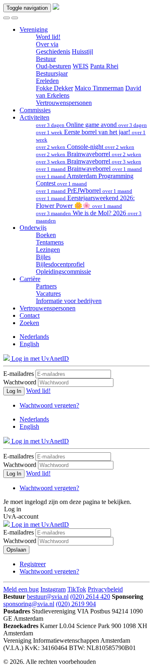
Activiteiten (34, 117)
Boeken (46, 234)
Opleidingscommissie (63, 271)
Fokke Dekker (54, 88)
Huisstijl (82, 51)
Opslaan (16, 550)
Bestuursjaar (52, 73)
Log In (14, 391)
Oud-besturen (53, 66)
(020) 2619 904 (76, 603)
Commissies (35, 110)
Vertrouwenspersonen (64, 102)
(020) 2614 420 (90, 596)
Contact (30, 315)
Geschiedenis (53, 51)
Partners (46, 286)
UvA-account (20, 516)
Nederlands (34, 336)
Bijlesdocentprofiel (60, 264)
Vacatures (48, 293)
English (29, 343)
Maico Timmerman (99, 88)
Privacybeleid (105, 589)
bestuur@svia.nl (48, 596)
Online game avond (91, 124)
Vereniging (34, 29)
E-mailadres (18, 373)
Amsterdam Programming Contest (84, 179)
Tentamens (50, 242)
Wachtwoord (19, 382)
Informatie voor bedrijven (69, 300)
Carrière (30, 278)
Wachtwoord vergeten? (49, 405)
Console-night (85, 146)
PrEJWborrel (84, 190)
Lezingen (48, 249)
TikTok (76, 589)
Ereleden (47, 80)
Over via (47, 44)
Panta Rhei (104, 66)
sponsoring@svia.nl (28, 603)
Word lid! (48, 36)
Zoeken (29, 322)
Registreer (33, 564)
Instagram (53, 589)
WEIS (81, 66)
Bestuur (46, 58)
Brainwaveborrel (88, 154)
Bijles (43, 256)
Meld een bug (21, 589)
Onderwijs (33, 227)
